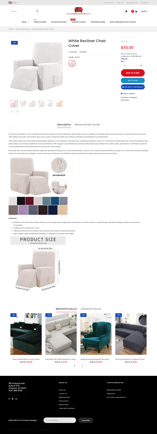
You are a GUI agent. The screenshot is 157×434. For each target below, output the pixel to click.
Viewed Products (91, 309)
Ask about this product (133, 87)
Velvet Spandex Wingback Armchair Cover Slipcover (101, 359)
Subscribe (85, 420)
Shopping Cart (131, 3)
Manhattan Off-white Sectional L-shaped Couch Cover (67, 359)
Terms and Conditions (67, 408)
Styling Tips (111, 394)
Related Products (66, 309)
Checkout (144, 3)
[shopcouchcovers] (78, 14)
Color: (74, 57)
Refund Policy (63, 405)
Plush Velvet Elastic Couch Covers (26, 359)
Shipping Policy (64, 397)
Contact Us (63, 394)
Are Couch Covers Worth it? (116, 397)
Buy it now (132, 80)
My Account (109, 3)
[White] (72, 63)
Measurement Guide (87, 124)
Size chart (125, 100)
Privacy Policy (63, 401)
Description (64, 124)
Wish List (120, 3)
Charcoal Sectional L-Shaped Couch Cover (132, 359)
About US (62, 390)
